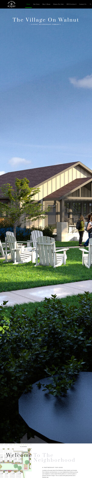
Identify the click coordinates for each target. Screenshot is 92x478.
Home (28, 4)
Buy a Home (47, 4)
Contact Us (82, 4)
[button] (90, 4)
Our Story (36, 4)
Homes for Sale (58, 4)
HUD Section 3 (71, 4)
